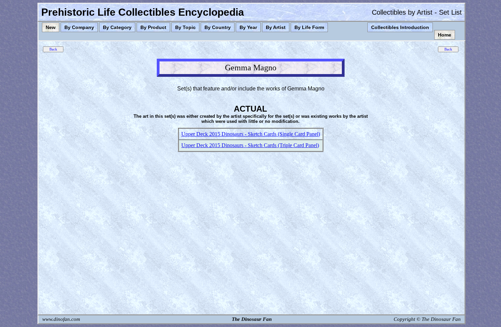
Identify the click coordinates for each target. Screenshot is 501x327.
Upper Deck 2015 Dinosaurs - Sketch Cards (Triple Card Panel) (250, 145)
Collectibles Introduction (400, 27)
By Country (217, 27)
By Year (248, 27)
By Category (117, 27)
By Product (153, 27)
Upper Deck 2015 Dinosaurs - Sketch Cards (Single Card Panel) (250, 134)
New (51, 27)
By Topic (185, 27)
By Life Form (309, 27)
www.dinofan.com (61, 319)
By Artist (276, 27)
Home (444, 35)
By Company (79, 27)
